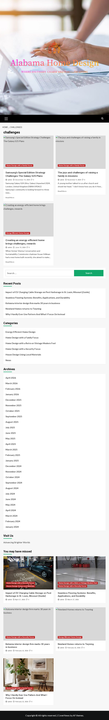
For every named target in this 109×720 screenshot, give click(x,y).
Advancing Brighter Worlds (16, 542)
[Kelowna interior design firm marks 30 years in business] (28, 624)
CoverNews (64, 715)
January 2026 (12, 394)
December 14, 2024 (22, 180)
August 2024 (12, 488)
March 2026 (11, 383)
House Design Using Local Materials (23, 354)
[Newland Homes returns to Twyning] (81, 624)
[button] (6, 118)
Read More (10, 197)
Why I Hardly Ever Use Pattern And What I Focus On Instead (35, 314)
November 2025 (13, 405)
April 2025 (11, 444)
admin (10, 180)
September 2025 (14, 416)
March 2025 (11, 449)
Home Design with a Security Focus (23, 349)
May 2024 (10, 504)
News (8, 360)
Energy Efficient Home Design (17, 233)
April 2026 (11, 377)
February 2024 (13, 521)
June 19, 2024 (20, 247)
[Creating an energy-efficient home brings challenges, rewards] (28, 220)
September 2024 (14, 482)
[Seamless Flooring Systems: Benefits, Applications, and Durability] (81, 573)
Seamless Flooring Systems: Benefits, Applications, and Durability (38, 297)
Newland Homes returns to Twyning (23, 308)
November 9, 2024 (74, 180)
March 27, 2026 (73, 600)
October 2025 (13, 411)
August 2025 (12, 422)
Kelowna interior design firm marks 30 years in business (33, 303)
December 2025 (13, 400)
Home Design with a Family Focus (19, 165)
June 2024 (11, 499)
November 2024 (13, 471)
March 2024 (11, 515)
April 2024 (11, 510)
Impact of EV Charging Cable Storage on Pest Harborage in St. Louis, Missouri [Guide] (48, 292)
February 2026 (13, 389)
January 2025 (12, 460)
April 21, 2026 (20, 600)
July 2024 (10, 493)
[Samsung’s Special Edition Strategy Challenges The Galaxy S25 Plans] (28, 152)
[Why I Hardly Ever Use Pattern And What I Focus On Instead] (28, 675)
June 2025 (11, 433)
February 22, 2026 (21, 651)
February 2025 (13, 455)
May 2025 (10, 438)
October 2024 (13, 477)
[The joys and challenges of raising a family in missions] (81, 152)
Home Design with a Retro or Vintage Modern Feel (31, 343)
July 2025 (10, 427)
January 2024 (12, 527)
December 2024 (13, 466)
